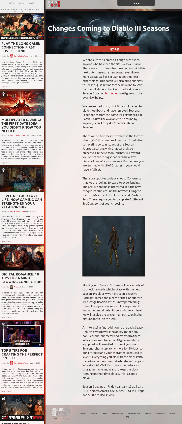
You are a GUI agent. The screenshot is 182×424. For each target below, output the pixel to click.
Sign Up (114, 49)
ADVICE (32, 3)
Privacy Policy (117, 413)
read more (6, 86)
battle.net (111, 93)
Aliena (16, 287)
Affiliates (148, 413)
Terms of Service (134, 413)
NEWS (11, 3)
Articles (82, 413)
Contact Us (94, 413)
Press (105, 413)
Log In (136, 2)
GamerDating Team (21, 56)
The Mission (160, 413)
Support (173, 413)
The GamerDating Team (65, 37)
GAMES (21, 3)
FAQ (128, 417)
